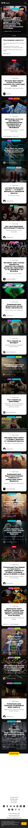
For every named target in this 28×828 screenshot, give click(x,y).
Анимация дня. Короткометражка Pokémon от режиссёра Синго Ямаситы (14, 478)
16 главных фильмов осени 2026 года (14, 365)
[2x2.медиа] (14, 806)
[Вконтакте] (4, 806)
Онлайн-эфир (14, 799)
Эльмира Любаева (10, 279)
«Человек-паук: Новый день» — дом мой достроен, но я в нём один (14, 504)
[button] (25, 3)
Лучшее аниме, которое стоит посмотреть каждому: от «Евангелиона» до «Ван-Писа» (14, 641)
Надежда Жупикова (11, 678)
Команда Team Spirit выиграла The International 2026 (13, 44)
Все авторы (14, 801)
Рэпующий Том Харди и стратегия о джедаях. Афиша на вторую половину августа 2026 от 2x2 (14, 571)
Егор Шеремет (10, 374)
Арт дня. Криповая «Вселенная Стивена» (14, 227)
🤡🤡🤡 (18, 721)
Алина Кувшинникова (11, 542)
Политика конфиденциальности (14, 818)
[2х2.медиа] (12, 809)
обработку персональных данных (7, 824)
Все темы (14, 802)
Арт (11, 205)
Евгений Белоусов (10, 516)
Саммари (19, 167)
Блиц (17, 242)
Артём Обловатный (11, 162)
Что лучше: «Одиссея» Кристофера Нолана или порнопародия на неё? (14, 733)
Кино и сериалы (16, 140)
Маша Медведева (7, 136)
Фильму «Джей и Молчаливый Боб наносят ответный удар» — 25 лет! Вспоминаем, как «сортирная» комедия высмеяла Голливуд (13, 23)
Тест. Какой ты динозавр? (14, 400)
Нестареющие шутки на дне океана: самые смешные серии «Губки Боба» (14, 668)
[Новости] (19, 809)
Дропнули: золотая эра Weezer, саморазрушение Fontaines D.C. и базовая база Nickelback (14, 123)
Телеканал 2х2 (14, 797)
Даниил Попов (8, 31)
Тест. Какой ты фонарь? (14, 342)
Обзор (18, 493)
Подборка (18, 356)
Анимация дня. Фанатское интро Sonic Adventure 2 (14, 306)
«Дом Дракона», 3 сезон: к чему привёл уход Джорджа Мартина (14, 531)
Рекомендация (17, 283)
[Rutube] (24, 806)
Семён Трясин (9, 201)
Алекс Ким (16, 136)
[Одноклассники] (7, 806)
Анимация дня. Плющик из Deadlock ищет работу (14, 705)
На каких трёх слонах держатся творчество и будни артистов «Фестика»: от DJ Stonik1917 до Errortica (14, 267)
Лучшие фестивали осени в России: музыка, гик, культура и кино (14, 83)
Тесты (9, 140)
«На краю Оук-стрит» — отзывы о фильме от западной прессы (14, 439)
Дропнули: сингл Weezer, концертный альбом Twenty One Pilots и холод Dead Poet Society (14, 612)
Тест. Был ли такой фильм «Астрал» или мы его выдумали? (14, 150)
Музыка (11, 98)
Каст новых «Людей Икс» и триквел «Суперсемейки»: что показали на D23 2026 (13, 47)
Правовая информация (14, 815)
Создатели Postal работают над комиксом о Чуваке (13, 50)
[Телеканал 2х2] (10, 806)
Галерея (15, 205)
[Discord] (20, 806)
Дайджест (16, 98)
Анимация (9, 283)
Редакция (8, 94)
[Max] (17, 806)
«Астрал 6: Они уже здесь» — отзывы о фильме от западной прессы (14, 190)
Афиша (14, 60)
